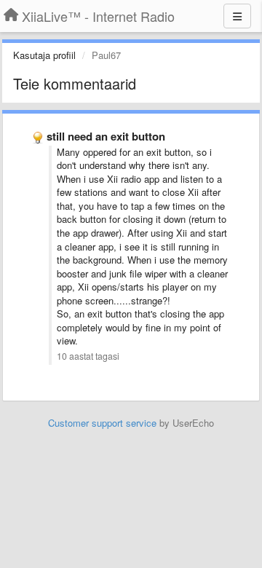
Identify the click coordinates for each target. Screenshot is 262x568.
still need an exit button (106, 136)
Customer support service (102, 423)
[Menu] (237, 16)
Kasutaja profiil (44, 55)
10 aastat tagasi (88, 356)
